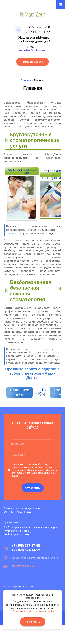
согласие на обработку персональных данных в (30, 465)
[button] (32, 62)
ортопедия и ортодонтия (52, 174)
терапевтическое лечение (21, 171)
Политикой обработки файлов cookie (33, 611)
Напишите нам (19, 392)
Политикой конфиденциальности (29, 469)
